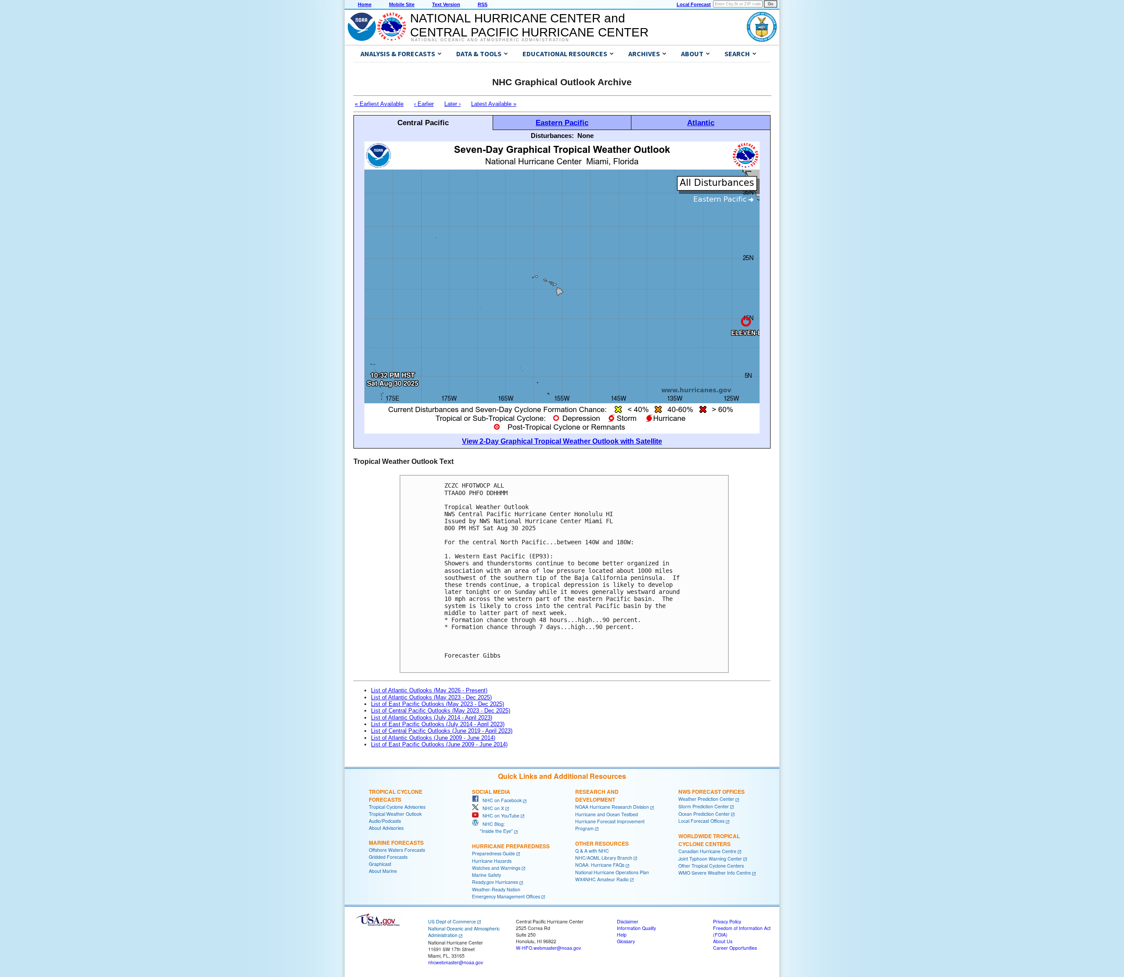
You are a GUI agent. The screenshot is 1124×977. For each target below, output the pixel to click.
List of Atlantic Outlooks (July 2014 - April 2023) (431, 717)
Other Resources (602, 843)
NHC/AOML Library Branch (603, 857)
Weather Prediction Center (706, 799)
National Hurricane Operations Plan (612, 872)
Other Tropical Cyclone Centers (711, 865)
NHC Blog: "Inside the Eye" (492, 827)
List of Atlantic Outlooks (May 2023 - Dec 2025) (431, 697)
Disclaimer (627, 921)
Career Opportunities (735, 947)
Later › (452, 104)
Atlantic (700, 122)
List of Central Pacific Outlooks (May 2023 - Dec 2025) (440, 710)
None (585, 135)
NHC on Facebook (500, 800)
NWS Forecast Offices (711, 792)
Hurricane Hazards (492, 861)
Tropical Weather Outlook (395, 814)
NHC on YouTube (499, 815)
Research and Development (597, 795)
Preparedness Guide (493, 853)
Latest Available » (493, 104)
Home (364, 4)
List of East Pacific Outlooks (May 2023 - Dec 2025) (437, 704)
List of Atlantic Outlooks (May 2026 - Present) (429, 690)
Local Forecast (694, 4)
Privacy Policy (727, 921)
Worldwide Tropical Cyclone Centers (709, 840)
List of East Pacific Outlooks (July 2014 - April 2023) (437, 724)
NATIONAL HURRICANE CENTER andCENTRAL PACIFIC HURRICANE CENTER (529, 25)
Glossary (626, 941)
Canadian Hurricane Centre (707, 851)
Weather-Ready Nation (496, 889)
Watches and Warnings (496, 868)
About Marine (383, 871)
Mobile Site (401, 4)
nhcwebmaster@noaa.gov (455, 962)
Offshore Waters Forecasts (397, 850)
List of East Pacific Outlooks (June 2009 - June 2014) (439, 744)
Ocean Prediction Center (704, 814)
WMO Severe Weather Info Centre (714, 872)
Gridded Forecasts (388, 857)
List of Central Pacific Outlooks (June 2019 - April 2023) (441, 730)
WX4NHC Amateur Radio (602, 879)
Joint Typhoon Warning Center (710, 858)
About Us (722, 941)
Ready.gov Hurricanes (495, 882)
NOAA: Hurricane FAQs (599, 864)
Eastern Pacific (562, 122)
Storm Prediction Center (703, 806)
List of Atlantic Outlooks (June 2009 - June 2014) (433, 738)
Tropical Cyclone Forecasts (395, 795)
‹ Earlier (424, 104)
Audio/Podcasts (385, 821)
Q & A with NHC (592, 850)
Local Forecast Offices (701, 821)
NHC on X (491, 808)
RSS (482, 4)
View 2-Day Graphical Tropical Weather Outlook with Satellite (562, 441)
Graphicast (380, 864)
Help (622, 934)
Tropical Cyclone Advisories (397, 806)
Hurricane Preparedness (511, 846)
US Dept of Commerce (452, 921)
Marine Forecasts (396, 843)
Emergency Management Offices (506, 896)
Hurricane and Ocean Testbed (606, 814)
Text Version (446, 4)
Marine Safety (486, 875)
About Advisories (386, 828)
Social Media (491, 792)
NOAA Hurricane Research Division (612, 806)
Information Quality (636, 928)
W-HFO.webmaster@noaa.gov (548, 947)
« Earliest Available (379, 104)
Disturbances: (552, 135)
